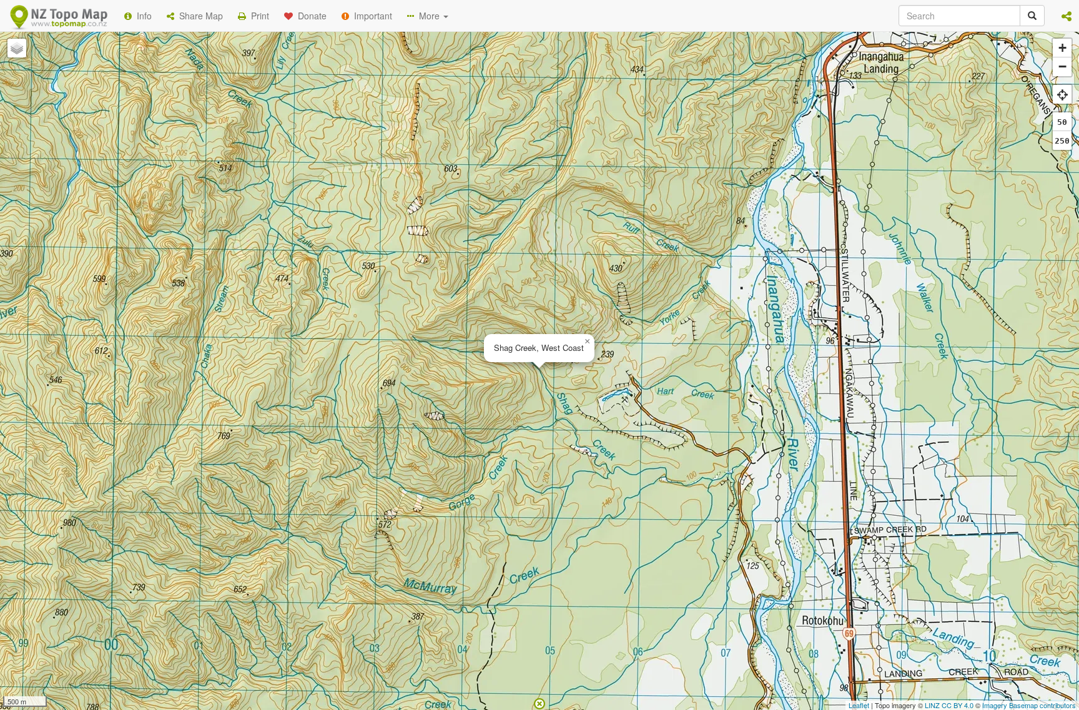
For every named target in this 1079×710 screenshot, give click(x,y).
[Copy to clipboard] (576, 97)
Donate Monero (503, 143)
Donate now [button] (317, 97)
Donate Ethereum (409, 143)
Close (791, 190)
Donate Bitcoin (317, 143)
